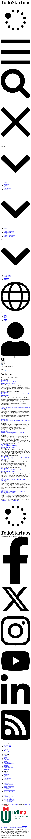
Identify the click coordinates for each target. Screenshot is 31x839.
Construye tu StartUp (9, 787)
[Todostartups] (15, 4)
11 (6, 500)
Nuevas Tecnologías (8, 767)
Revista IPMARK (8, 802)
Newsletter (6, 788)
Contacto (6, 749)
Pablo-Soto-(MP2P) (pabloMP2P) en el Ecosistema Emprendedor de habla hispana (13, 446)
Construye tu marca (8, 784)
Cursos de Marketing (9, 791)
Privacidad (6, 751)
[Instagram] (15, 647)
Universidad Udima (8, 796)
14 (10, 500)
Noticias (6, 772)
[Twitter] (15, 613)
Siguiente (17, 500)
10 (5, 500)
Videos (5, 776)
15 (11, 500)
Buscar (2, 362)
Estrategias (6, 769)
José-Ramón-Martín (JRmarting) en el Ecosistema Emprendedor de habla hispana (12, 433)
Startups (5, 761)
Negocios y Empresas (9, 763)
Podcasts (6, 779)
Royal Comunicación (9, 799)
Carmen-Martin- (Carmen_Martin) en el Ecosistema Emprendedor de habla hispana (13, 492)
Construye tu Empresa (9, 786)
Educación (6, 766)
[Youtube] (15, 673)
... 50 (13, 500)
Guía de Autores (7, 746)
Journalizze (27, 804)
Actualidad (6, 759)
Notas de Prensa (7, 778)
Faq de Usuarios (7, 745)
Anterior (3, 500)
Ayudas (5, 757)
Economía (6, 765)
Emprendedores (4, 380)
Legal (5, 750)
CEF (5, 795)
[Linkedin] (15, 707)
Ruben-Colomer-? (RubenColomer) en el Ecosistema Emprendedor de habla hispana (13, 470)
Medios (5, 758)
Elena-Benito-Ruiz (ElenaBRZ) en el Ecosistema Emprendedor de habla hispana (12, 382)
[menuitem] (17, 315)
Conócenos (6, 747)
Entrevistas (6, 774)
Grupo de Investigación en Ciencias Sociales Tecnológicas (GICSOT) (15, 826)
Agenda (5, 755)
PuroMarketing (7, 798)
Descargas (6, 783)
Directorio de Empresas (9, 790)
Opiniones (6, 775)
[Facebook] (15, 583)
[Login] (15, 339)
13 (9, 500)
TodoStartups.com (13, 804)
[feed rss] (15, 741)
